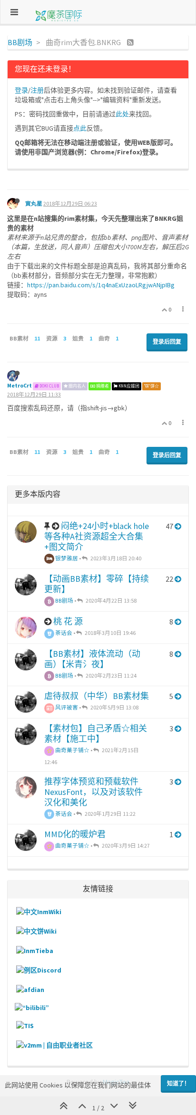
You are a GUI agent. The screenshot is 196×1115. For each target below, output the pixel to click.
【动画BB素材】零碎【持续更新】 (96, 584)
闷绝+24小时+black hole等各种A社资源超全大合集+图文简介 (96, 536)
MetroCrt (19, 385)
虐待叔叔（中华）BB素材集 (96, 695)
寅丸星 (33, 203)
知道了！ (178, 1083)
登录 (21, 90)
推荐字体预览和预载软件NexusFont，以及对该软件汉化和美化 (93, 792)
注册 (37, 90)
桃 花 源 (68, 621)
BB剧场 (63, 600)
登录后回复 (167, 341)
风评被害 (66, 707)
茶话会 (63, 632)
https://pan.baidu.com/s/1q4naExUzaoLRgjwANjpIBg (101, 285)
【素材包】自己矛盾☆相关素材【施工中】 (95, 733)
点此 (80, 128)
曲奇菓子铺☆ (71, 750)
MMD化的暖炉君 (75, 834)
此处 (122, 114)
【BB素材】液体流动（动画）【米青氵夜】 (92, 659)
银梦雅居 (66, 558)
